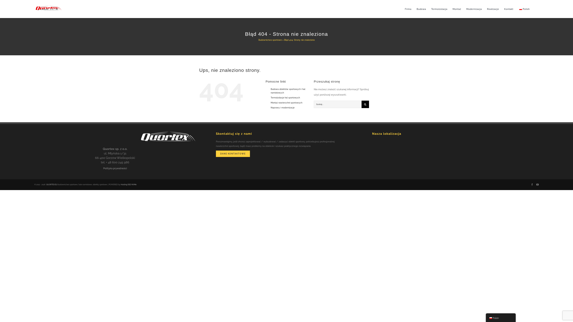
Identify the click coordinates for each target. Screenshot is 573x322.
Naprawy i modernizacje (283, 107)
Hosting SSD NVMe (129, 185)
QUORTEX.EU (51, 185)
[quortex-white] (167, 129)
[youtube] (537, 184)
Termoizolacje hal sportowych (285, 97)
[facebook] (532, 184)
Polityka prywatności (115, 168)
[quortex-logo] (48, 1)
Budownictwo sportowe (270, 40)
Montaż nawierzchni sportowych (286, 103)
